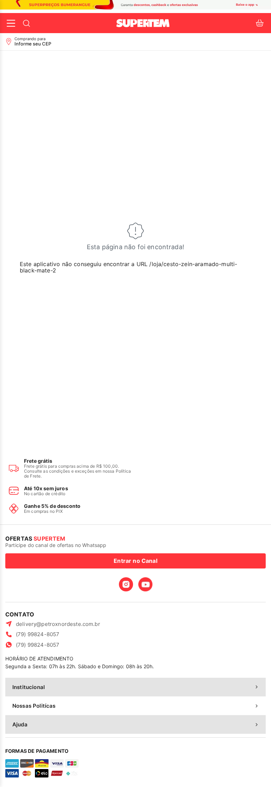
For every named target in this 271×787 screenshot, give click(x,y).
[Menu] (11, 23)
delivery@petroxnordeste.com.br (58, 624)
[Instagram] (126, 584)
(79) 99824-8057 (37, 634)
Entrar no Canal (135, 560)
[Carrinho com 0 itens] (260, 23)
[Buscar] (26, 23)
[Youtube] (145, 584)
